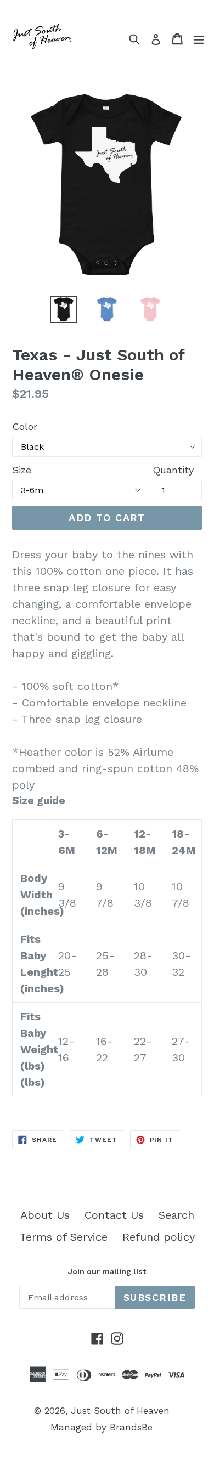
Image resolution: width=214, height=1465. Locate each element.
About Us (45, 1214)
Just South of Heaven (120, 1410)
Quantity (173, 470)
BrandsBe (131, 1427)
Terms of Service (64, 1236)
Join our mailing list (107, 1271)
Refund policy (158, 1236)
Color (24, 426)
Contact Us (114, 1214)
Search (176, 1214)
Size (21, 470)
